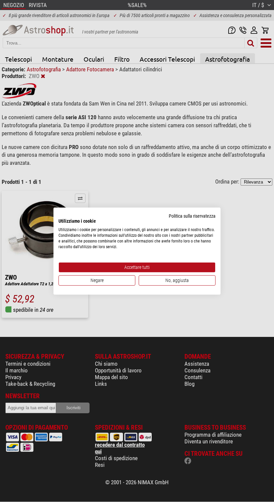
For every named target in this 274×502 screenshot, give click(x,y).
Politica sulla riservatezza (192, 215)
